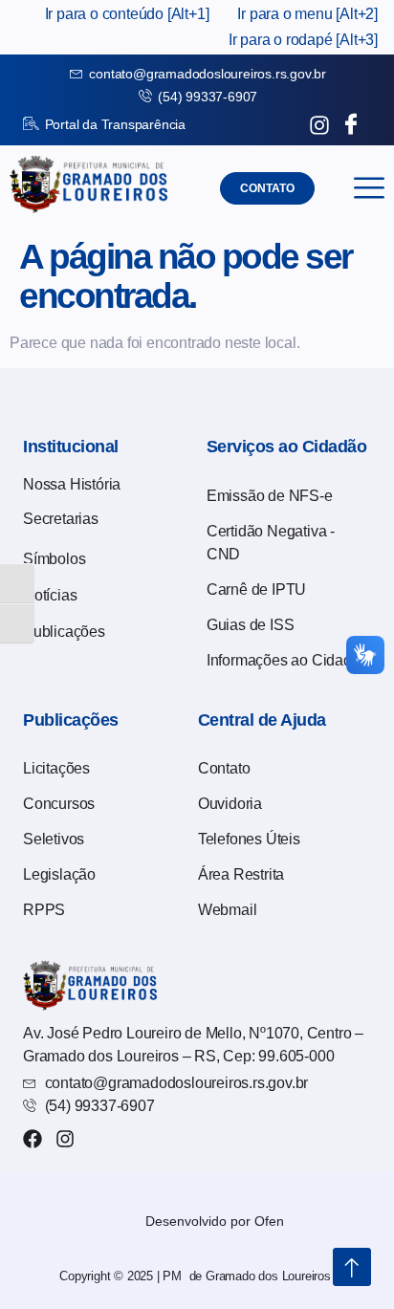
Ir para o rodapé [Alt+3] (303, 40)
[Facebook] (32, 1138)
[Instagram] (65, 1138)
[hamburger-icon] (368, 187)
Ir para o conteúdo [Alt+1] (127, 14)
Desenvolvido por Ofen (214, 1221)
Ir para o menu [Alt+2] (307, 14)
